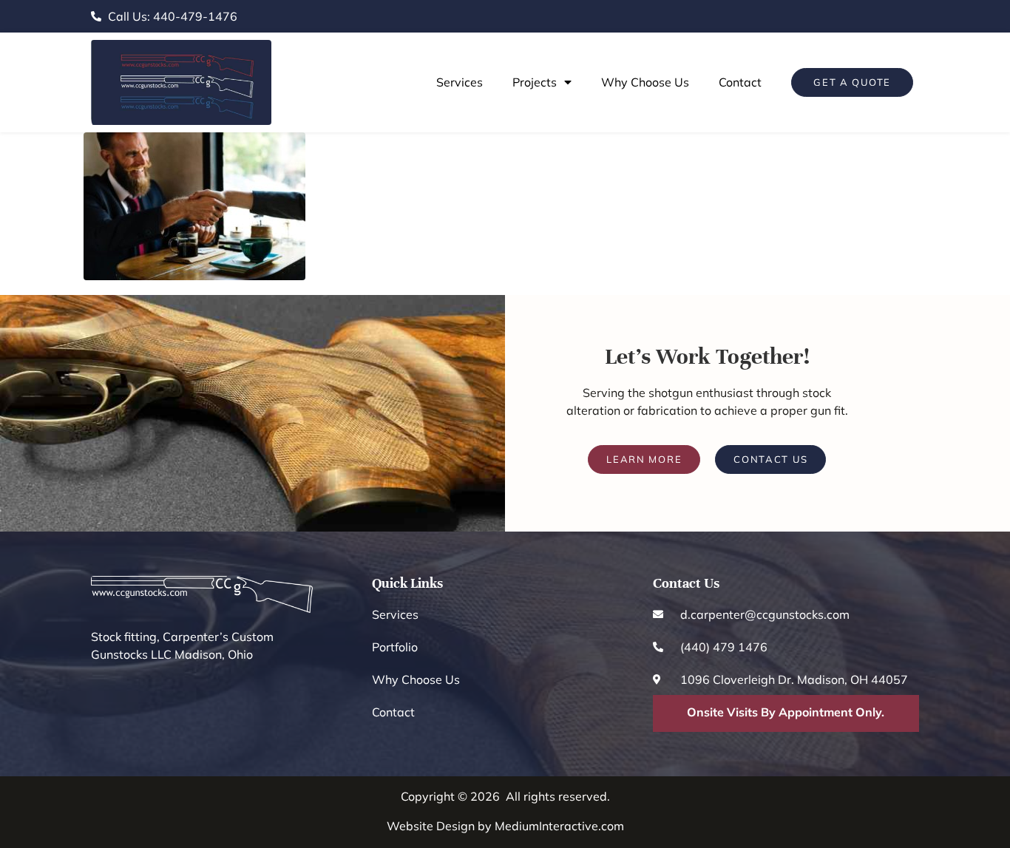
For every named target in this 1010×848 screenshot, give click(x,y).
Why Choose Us (645, 82)
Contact (740, 82)
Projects (534, 82)
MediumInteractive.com (559, 825)
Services (459, 82)
